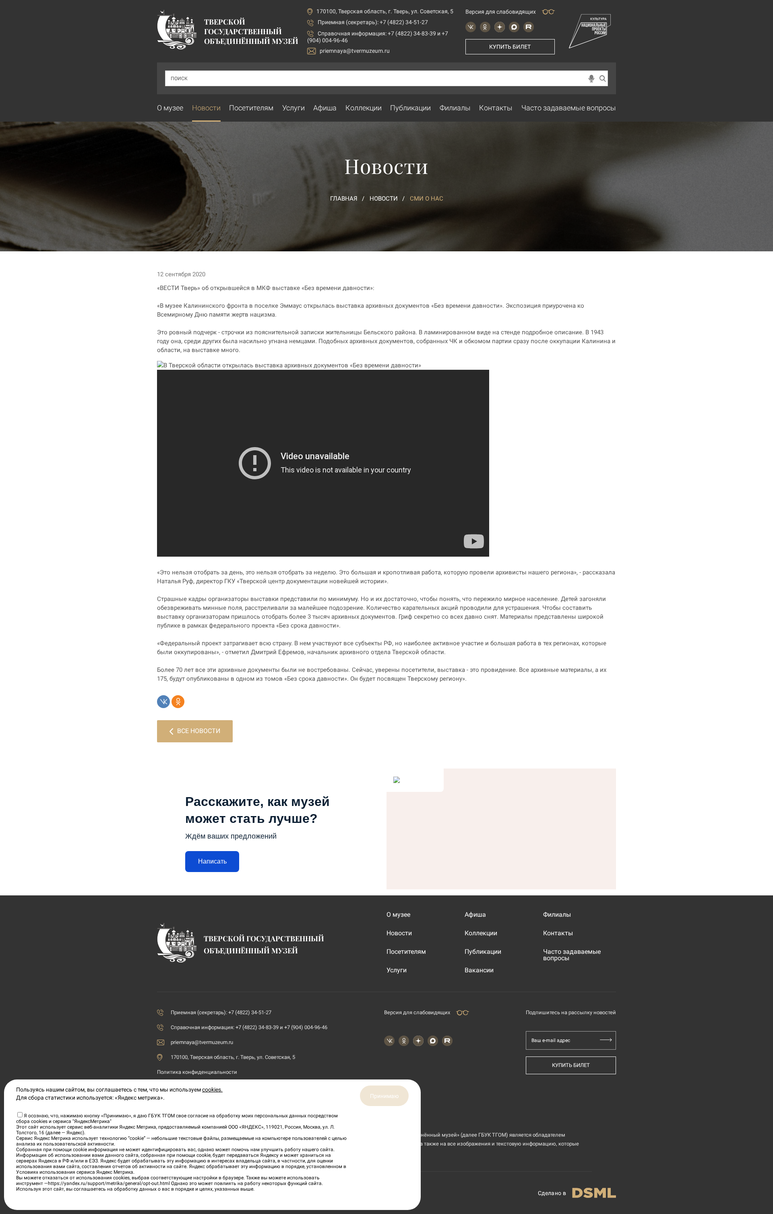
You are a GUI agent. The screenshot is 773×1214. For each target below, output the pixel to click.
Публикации (410, 108)
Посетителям (251, 108)
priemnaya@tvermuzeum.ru (355, 51)
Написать (212, 861)
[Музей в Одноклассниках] (485, 27)
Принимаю (384, 1096)
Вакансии (479, 970)
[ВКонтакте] (163, 701)
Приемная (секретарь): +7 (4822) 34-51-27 (373, 22)
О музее (170, 108)
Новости (206, 108)
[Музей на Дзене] (499, 27)
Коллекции (363, 108)
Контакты (496, 108)
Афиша (325, 108)
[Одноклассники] (178, 701)
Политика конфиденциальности (197, 1072)
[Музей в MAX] (514, 27)
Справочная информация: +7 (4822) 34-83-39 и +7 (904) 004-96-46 (249, 1027)
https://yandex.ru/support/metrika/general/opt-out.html (109, 1183)
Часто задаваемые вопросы (568, 108)
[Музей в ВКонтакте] (470, 27)
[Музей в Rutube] (528, 27)
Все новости (198, 731)
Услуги (293, 108)
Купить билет (510, 47)
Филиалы (455, 108)
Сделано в (552, 1193)
